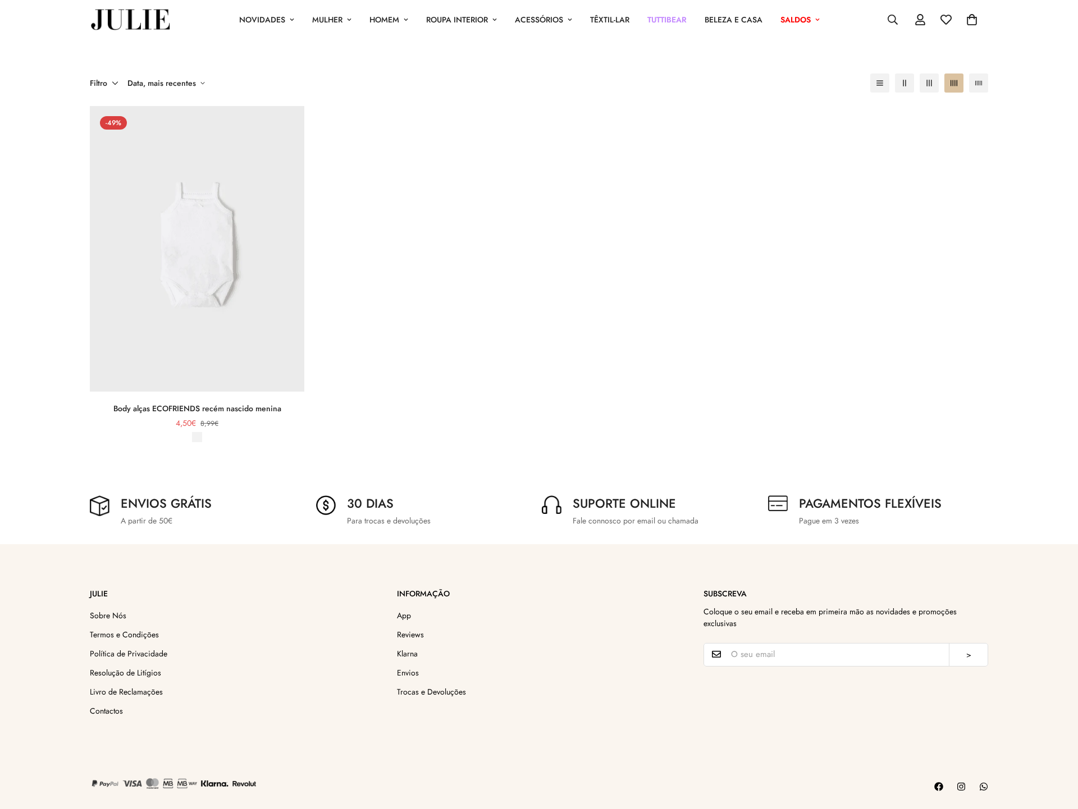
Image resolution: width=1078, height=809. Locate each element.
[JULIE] (130, 19)
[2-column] (904, 83)
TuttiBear (667, 19)
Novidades (262, 19)
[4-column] (953, 83)
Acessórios (539, 19)
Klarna (407, 653)
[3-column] (929, 83)
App (404, 614)
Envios (408, 672)
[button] (972, 20)
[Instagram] (961, 786)
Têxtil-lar (609, 19)
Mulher (327, 19)
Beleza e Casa (733, 19)
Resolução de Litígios (125, 672)
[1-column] (879, 83)
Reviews (410, 634)
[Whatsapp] (983, 786)
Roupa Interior (457, 19)
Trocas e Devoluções (431, 691)
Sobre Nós (108, 614)
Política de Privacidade (128, 653)
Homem (384, 19)
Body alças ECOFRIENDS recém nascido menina (197, 408)
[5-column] (978, 83)
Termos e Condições (124, 634)
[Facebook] (938, 786)
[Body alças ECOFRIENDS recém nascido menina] (197, 249)
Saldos (795, 19)
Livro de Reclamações (126, 691)
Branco (197, 437)
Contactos (106, 710)
